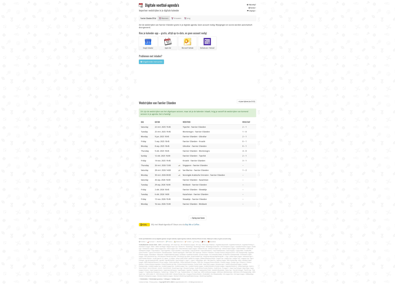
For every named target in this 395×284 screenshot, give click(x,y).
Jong (188, 18)
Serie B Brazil (167, 268)
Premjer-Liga (235, 262)
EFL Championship (241, 252)
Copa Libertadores (206, 250)
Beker (153, 246)
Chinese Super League (228, 248)
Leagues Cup (245, 258)
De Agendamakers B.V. (180, 282)
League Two (236, 258)
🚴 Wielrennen (178, 241)
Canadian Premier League (243, 246)
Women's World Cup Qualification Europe (186, 276)
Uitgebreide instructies (152, 62)
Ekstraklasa (152, 254)
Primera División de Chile (169, 264)
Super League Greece (156, 270)
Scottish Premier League (196, 266)
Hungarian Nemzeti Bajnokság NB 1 (213, 256)
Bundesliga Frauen (199, 246)
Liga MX (161, 260)
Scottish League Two (181, 266)
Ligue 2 (193, 260)
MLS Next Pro (212, 260)
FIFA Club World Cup (150, 256)
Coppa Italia (239, 250)
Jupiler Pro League (194, 258)
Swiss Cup (228, 270)
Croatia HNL (247, 250)
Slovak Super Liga (177, 268)
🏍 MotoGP (160, 241)
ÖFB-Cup (200, 262)
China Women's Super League (188, 248)
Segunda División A (231, 266)
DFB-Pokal (189, 252)
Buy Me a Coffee (192, 224)
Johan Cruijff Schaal (181, 258)
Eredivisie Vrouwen (192, 254)
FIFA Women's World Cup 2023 (167, 256)
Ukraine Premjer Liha (179, 274)
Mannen (164, 18)
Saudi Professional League (233, 264)
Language (252, 10)
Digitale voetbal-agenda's (162, 5)
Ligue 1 (188, 260)
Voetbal (252, 8)
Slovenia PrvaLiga (189, 268)
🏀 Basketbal (212, 241)
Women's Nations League (165, 276)
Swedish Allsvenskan (218, 270)
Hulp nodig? (252, 4)
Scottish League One (168, 266)
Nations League (221, 260)
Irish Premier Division (145, 258)
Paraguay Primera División (212, 262)
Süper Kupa (245, 268)
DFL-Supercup (197, 252)
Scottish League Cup (155, 266)
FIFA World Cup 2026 (183, 256)
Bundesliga (189, 246)
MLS (205, 260)
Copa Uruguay (230, 250)
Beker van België (161, 246)
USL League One (228, 274)
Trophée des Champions (152, 272)
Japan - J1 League (169, 258)
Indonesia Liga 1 (248, 256)
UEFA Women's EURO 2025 (164, 274)
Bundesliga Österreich (212, 246)
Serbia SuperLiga (243, 266)
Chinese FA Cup (202, 248)
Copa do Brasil (195, 250)
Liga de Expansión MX (151, 260)
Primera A (243, 262)
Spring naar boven (198, 218)
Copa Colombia (176, 250)
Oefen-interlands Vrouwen (188, 262)
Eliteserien (160, 254)
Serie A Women (152, 268)
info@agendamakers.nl (196, 282)
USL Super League (239, 274)
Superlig (188, 270)
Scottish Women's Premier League (214, 266)
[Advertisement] (197, 81)
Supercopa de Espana (170, 270)
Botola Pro (182, 246)
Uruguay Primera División (194, 274)
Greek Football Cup (196, 256)
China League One (160, 248)
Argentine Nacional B (222, 244)
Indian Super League (235, 256)
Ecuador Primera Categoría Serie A (225, 252)
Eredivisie (183, 254)
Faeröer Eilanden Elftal (148, 18)
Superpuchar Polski (205, 270)
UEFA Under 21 (150, 274)
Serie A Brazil (143, 268)
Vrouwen (177, 18)
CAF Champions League (227, 246)
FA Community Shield (215, 254)
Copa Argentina (165, 250)
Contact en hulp (143, 282)
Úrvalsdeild (206, 274)
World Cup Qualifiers (206, 276)
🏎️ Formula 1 (151, 241)
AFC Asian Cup (175, 244)
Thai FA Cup (247, 270)
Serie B (160, 268)
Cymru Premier (143, 252)
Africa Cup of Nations (208, 244)
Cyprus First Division (155, 252)
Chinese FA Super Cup (214, 248)
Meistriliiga (199, 260)
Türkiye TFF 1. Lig (175, 272)
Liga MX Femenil (169, 260)
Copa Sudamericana (219, 250)
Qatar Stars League (209, 264)
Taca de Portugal (238, 270)
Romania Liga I (220, 264)
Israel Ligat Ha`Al (158, 258)
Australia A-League (144, 246)
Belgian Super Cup (172, 246)
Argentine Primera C (248, 244)
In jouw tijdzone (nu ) (247, 101)
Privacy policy (153, 282)
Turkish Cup (164, 272)
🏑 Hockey (196, 241)
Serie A (251, 266)
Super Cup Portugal (235, 268)
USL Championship (216, 274)
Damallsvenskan (167, 252)
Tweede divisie (185, 272)
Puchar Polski (198, 264)
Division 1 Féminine (208, 252)
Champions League (148, 248)
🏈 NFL (204, 241)
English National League (171, 254)
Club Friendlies (240, 248)
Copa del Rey (185, 250)
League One (228, 258)
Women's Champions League (147, 276)
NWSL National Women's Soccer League (156, 262)
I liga (226, 256)
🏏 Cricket (188, 241)
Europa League (203, 254)
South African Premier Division (204, 268)
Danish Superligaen (179, 252)
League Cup (219, 258)
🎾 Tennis (169, 241)
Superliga (195, 270)
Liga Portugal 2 (180, 260)
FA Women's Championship (231, 254)
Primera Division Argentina (152, 264)
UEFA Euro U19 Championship (242, 272)
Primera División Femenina (185, 264)
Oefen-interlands (174, 262)
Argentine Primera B (235, 244)
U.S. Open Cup (195, 272)
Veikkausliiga (249, 274)
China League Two (172, 248)
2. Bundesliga (166, 244)
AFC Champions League (188, 244)
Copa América (155, 250)
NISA (239, 260)
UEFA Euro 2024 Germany (224, 272)
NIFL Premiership (232, 260)
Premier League (225, 262)
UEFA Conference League (208, 272)
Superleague (181, 270)
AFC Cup (198, 244)
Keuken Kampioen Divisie (207, 258)
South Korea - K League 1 (221, 268)
